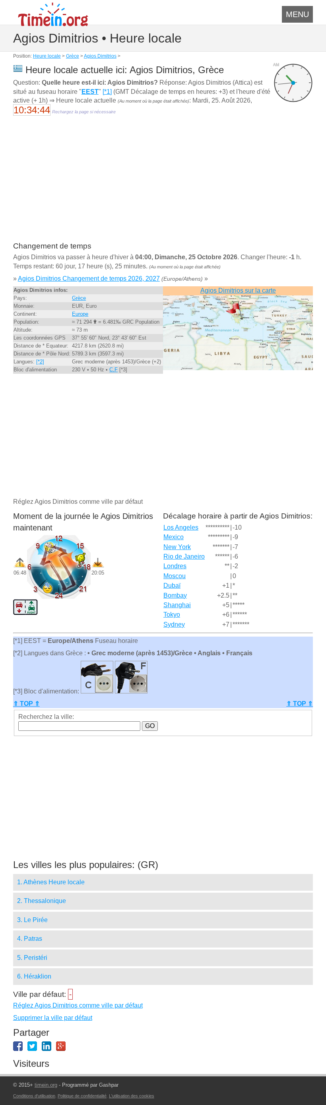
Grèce (72, 56)
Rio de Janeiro (184, 556)
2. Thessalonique (41, 900)
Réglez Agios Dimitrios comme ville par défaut (78, 1005)
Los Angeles (180, 527)
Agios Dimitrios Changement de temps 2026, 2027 (89, 278)
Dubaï (171, 585)
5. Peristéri (32, 957)
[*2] (40, 362)
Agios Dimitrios (100, 56)
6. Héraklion (34, 976)
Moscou (174, 576)
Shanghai (177, 605)
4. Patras (29, 938)
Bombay (175, 595)
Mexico (173, 537)
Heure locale (47, 56)
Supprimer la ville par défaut (52, 1017)
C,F (113, 370)
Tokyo (171, 614)
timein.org (46, 1085)
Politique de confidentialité (82, 1095)
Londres (174, 566)
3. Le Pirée (32, 920)
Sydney (174, 624)
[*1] (107, 91)
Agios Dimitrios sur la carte (238, 290)
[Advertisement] (163, 183)
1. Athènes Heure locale (51, 882)
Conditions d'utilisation (34, 1095)
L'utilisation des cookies (131, 1095)
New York (177, 547)
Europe (80, 314)
